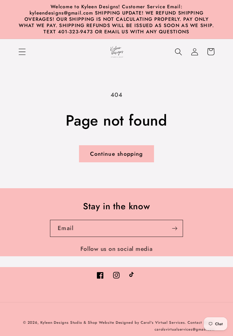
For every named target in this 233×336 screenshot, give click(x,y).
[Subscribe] (175, 228)
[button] (22, 52)
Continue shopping (116, 154)
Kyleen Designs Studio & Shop (68, 322)
